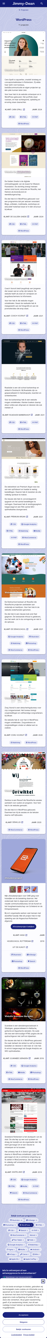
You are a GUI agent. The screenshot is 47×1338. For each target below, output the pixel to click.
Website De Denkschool (17, 592)
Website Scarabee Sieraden (19, 1016)
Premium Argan (18, 517)
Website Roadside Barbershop (20, 378)
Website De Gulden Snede (18, 172)
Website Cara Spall (14, 70)
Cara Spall (17, 109)
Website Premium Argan (17, 477)
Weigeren (23, 1322)
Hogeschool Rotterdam (19, 941)
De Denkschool (18, 629)
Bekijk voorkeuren (23, 1329)
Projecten (24, 10)
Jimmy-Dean (24, 3)
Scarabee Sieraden (19, 1058)
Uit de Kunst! (19, 947)
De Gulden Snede (18, 217)
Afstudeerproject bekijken (23, 926)
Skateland (17, 1172)
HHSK (22, 935)
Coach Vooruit (18, 316)
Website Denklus (13, 791)
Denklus (16, 822)
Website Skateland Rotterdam (20, 1127)
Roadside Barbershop (19, 415)
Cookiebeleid (16, 1335)
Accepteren (23, 1315)
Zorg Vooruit (17, 735)
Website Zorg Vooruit (15, 698)
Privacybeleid (28, 1335)
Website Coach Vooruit (16, 279)
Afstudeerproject (13, 878)
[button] (43, 1281)
